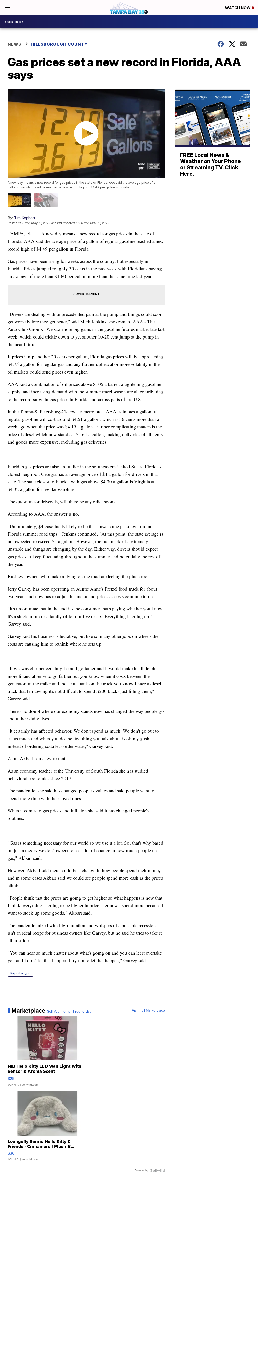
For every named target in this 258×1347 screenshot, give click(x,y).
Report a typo (20, 973)
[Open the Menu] (8, 7)
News (14, 44)
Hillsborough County (59, 44)
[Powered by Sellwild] (157, 1170)
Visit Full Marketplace (148, 1010)
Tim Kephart (24, 217)
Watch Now (238, 7)
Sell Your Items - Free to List (69, 1011)
